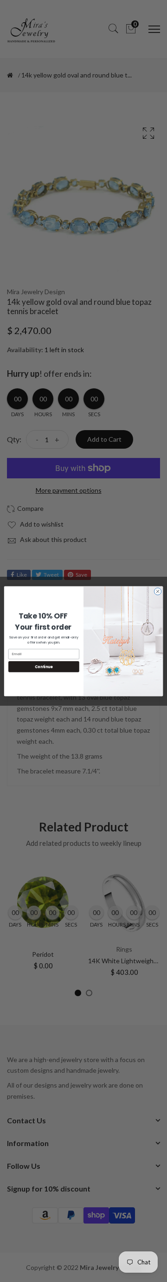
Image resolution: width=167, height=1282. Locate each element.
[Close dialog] (157, 590)
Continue (43, 666)
